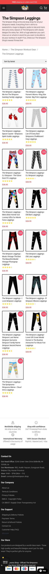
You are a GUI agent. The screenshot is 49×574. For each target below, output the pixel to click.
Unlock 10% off (5, 562)
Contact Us (6, 526)
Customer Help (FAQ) (10, 530)
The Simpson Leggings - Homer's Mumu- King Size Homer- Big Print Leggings (36, 94)
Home (5, 49)
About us (5, 488)
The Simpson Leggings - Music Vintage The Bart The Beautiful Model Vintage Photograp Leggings (11, 259)
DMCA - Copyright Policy (11, 499)
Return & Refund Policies (12, 522)
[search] (41, 8)
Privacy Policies (8, 495)
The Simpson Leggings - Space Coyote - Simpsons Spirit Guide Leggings (12, 133)
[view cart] (45, 8)
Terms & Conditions (10, 492)
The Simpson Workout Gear (23, 49)
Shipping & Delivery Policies (13, 515)
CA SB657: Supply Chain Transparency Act (19, 503)
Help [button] (44, 571)
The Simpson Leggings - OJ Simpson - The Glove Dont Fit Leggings (11, 175)
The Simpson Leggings (12, 54)
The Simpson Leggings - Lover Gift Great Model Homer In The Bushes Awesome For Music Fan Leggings (35, 340)
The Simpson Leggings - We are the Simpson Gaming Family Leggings (12, 94)
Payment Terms (8, 518)
